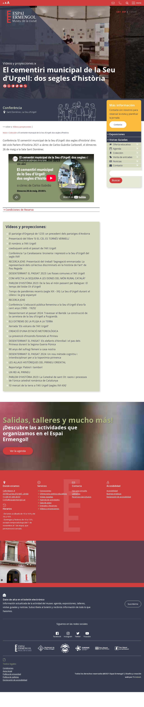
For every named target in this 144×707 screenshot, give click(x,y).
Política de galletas (11, 677)
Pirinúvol (137, 677)
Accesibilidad (112, 490)
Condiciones (8, 668)
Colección (13, 133)
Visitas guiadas (46, 497)
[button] (124, 144)
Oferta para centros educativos (53, 493)
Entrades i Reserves (48, 505)
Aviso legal (7, 671)
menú (138, 3)
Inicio (5, 133)
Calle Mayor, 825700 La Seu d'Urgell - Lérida (15, 492)
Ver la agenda (18, 451)
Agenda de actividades (50, 499)
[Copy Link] (25, 86)
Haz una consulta (79, 490)
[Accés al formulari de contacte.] (113, 3)
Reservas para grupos (81, 497)
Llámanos (76, 493)
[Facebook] (5, 86)
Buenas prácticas (114, 493)
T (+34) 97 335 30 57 (11, 497)
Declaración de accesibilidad (119, 497)
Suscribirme (133, 604)
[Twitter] (17, 86)
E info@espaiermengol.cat (14, 499)
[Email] (21, 86)
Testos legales (9, 664)
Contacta (118, 124)
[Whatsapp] (9, 86)
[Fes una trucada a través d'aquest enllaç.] (120, 3)
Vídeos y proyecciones (18, 63)
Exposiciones (45, 490)
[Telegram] (13, 86)
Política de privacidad (12, 674)
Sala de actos (45, 502)
